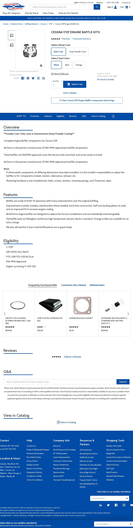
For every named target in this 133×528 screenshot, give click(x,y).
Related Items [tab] (97, 285)
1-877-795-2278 (112, 3)
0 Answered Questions (82, 39)
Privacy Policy (32, 461)
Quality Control (33, 465)
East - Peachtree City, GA (10, 467)
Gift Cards (110, 468)
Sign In (110, 7)
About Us (57, 446)
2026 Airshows (86, 450)
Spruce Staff (58, 476)
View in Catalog (98, 116)
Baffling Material (31, 24)
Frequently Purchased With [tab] (42, 285)
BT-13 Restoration (60, 453)
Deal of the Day (112, 465)
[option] (30, 49)
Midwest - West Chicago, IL (10, 473)
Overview (34, 116)
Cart (125, 7)
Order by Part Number (68, 13)
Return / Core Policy (34, 468)
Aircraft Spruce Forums (89, 453)
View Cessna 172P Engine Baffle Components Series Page (88, 100)
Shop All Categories (11, 13)
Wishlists (100, 3)
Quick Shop (19, 331)
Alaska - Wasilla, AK (7, 476)
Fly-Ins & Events (86, 476)
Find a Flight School (87, 472)
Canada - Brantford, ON (9, 464)
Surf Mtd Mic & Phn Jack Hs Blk (49, 319)
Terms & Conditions (35, 480)
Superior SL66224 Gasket (81, 318)
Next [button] (128, 313)
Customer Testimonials (62, 461)
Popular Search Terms (88, 480)
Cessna (43, 24)
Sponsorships (59, 472)
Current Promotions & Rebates (118, 457)
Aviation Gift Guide (113, 446)
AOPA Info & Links (87, 457)
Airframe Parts (16, 24)
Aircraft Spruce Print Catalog (64, 450)
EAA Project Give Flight (89, 468)
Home (5, 24)
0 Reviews (66, 39)
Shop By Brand (31, 13)
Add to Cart (76, 84)
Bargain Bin (110, 453)
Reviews (73, 116)
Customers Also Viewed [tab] (73, 285)
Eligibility (60, 116)
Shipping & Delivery (34, 472)
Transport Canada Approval (64, 480)
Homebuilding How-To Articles (89, 485)
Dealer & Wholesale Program (38, 450)
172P (50, 24)
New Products (111, 472)
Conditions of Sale (34, 476)
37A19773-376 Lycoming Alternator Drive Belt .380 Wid (18, 321)
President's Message (61, 468)
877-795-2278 (13, 446)
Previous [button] (5, 313)
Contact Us (126, 3)
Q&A (84, 116)
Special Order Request (115, 476)
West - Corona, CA (7, 470)
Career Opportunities (61, 457)
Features (48, 116)
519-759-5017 (10, 449)
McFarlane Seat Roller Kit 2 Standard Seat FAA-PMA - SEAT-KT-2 (114, 321)
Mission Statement (61, 465)
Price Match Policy (34, 457)
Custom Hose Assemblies (116, 461)
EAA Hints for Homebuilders (91, 465)
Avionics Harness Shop (115, 450)
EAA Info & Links (86, 461)
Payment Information (35, 453)
